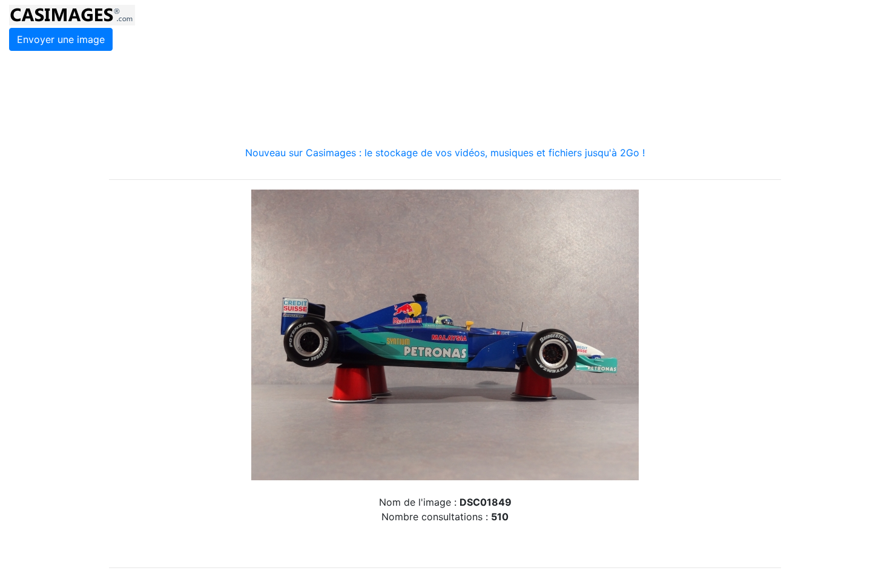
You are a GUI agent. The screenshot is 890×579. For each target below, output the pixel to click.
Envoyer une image (61, 39)
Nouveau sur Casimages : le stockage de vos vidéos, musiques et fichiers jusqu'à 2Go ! (445, 153)
